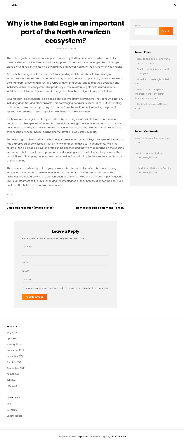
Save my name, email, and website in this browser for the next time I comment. (67, 288)
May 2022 (12, 385)
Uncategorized (14, 415)
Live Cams (12, 409)
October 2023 (14, 362)
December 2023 (15, 350)
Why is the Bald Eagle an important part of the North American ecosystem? (149, 94)
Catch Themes (118, 436)
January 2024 (14, 344)
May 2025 (12, 332)
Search (138, 25)
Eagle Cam (82, 436)
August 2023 (13, 373)
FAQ (11, 194)
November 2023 (15, 356)
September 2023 (16, 368)
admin (73, 48)
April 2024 (12, 338)
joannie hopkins (143, 153)
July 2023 (11, 379)
